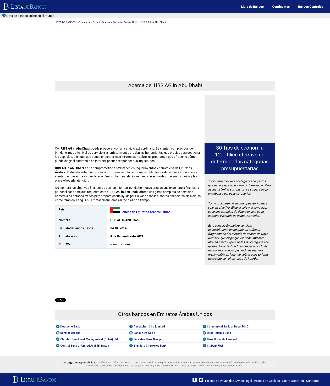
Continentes (281, 6)
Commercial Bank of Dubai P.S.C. (228, 326)
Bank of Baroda (70, 333)
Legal (244, 381)
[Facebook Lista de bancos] (194, 381)
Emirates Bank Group (147, 339)
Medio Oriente (102, 22)
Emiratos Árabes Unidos (126, 22)
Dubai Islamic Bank (219, 333)
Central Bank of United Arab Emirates (84, 345)
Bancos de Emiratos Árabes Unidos (145, 212)
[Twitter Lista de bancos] (201, 381)
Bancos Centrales (310, 6)
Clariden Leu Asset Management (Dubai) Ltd (89, 339)
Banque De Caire (144, 333)
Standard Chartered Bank (150, 345)
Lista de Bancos (252, 6)
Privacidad (219, 381)
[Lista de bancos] (25, 6)
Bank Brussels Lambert (222, 339)
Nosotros (293, 381)
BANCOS (65, 22)
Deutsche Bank (70, 326)
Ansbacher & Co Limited (149, 326)
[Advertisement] (158, 50)
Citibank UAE (215, 345)
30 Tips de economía (240, 148)
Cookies (267, 381)
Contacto (312, 381)
